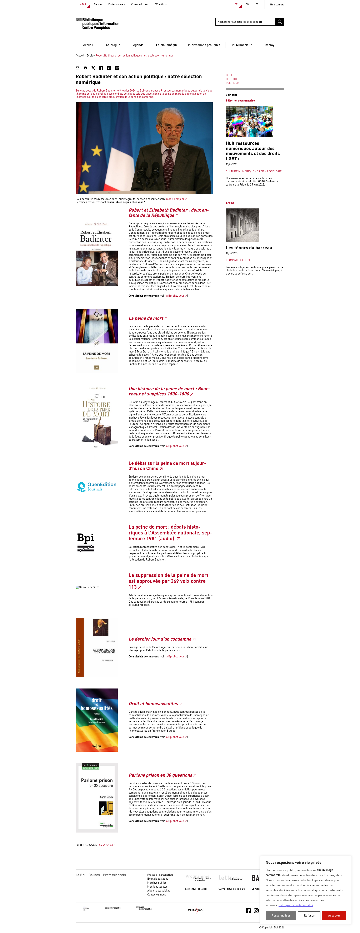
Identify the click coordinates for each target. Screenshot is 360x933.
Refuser (309, 915)
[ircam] (143, 909)
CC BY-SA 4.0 (106, 845)
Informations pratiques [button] (204, 45)
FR (236, 4)
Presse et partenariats (160, 875)
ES (256, 4)
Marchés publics (156, 883)
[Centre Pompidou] (112, 908)
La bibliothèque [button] (167, 45)
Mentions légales (157, 886)
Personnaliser (281, 915)
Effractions (161, 4)
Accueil (88, 45)
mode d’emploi (175, 199)
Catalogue (113, 45)
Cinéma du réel (139, 4)
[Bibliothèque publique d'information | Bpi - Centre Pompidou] (97, 24)
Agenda (138, 45)
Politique (232, 83)
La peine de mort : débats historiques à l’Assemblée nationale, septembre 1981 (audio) (170, 532)
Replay (269, 45)
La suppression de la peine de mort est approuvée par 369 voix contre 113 (168, 581)
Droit (90, 55)
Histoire (232, 79)
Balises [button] (94, 875)
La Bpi (82, 4)
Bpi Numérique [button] (241, 45)
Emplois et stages (157, 879)
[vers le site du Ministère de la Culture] (86, 910)
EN (247, 4)
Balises (98, 4)
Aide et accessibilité (158, 890)
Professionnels (116, 4)
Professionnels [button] (114, 875)
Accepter (334, 915)
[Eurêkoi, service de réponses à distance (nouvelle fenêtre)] (195, 913)
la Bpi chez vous (174, 296)
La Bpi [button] (80, 875)
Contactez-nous (156, 894)
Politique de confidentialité (296, 905)
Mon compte (277, 4)
